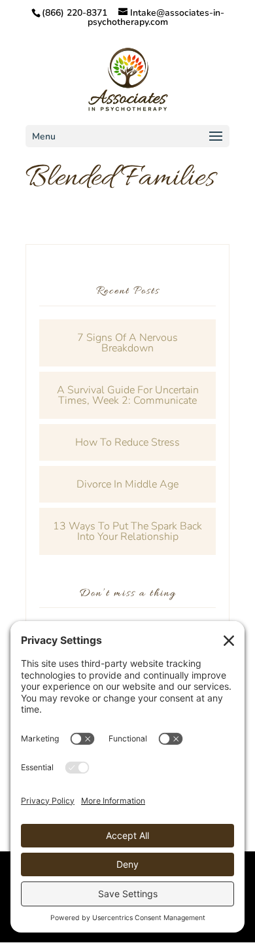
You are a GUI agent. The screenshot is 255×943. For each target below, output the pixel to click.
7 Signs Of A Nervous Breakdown (127, 342)
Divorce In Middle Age (127, 484)
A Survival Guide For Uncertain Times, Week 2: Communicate (128, 395)
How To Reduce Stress (127, 442)
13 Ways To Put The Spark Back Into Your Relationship (127, 531)
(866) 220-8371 (74, 13)
